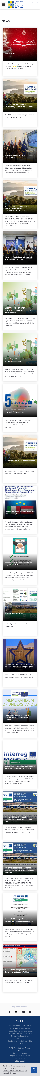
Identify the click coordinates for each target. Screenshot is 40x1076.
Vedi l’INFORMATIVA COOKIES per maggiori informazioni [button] (15, 1072)
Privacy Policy (20, 1061)
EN (32, 2)
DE (38, 2)
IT (26, 2)
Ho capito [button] (34, 1070)
